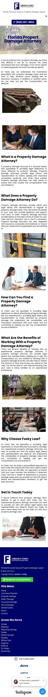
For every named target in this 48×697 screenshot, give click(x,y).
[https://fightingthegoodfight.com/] (24, 6)
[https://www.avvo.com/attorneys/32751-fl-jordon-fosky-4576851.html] (24, 666)
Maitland (4, 627)
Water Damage (7, 599)
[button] (46, 16)
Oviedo (4, 632)
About (3, 610)
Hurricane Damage (9, 602)
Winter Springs (7, 635)
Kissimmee (5, 651)
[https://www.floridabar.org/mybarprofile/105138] (24, 659)
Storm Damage (7, 605)
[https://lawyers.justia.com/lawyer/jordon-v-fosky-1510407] (24, 673)
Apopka (4, 637)
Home (3, 590)
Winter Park (6, 640)
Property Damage (8, 596)
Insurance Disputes (9, 593)
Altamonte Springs (9, 629)
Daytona (4, 643)
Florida (4, 624)
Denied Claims (7, 607)
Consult (4, 613)
